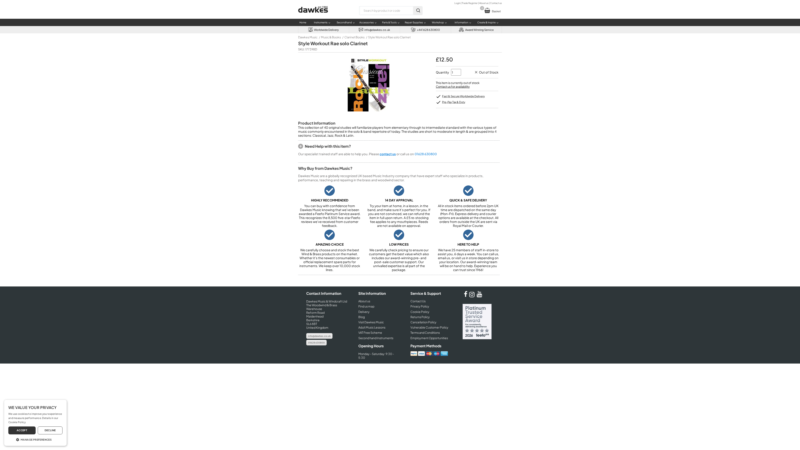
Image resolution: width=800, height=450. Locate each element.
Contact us (496, 3)
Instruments (321, 22)
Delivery (364, 312)
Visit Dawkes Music (371, 322)
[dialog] (35, 423)
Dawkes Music (308, 37)
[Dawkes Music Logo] (313, 15)
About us (484, 3)
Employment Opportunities (429, 338)
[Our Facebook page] (465, 296)
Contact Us (418, 301)
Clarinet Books (354, 37)
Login (457, 3)
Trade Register (470, 3)
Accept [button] (22, 430)
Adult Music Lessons (371, 327)
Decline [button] (50, 430)
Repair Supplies (414, 22)
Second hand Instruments (375, 338)
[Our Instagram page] (472, 296)
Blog (361, 317)
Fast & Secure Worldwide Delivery (463, 96)
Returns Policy (420, 317)
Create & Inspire (486, 22)
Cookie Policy (419, 312)
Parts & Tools (389, 22)
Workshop (438, 22)
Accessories (366, 22)
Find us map (366, 306)
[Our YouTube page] (479, 296)
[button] (35, 439)
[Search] (417, 10)
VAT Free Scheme (370, 332)
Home (302, 22)
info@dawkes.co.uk (319, 336)
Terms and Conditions (425, 332)
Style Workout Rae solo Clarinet (389, 37)
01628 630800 (426, 154)
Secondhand (344, 22)
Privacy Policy (419, 306)
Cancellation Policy (423, 322)
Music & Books (331, 37)
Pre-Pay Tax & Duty (453, 102)
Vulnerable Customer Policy (429, 327)
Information (461, 22)
